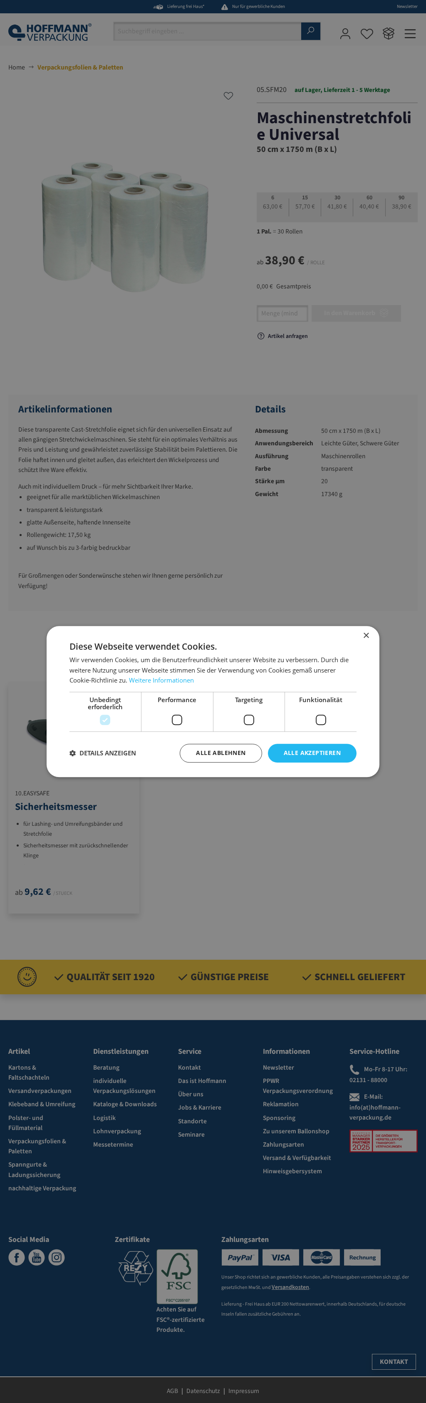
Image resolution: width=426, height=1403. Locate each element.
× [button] (366, 636)
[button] (102, 753)
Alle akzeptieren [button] (312, 753)
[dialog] (213, 701)
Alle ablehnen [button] (220, 753)
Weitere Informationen (161, 680)
